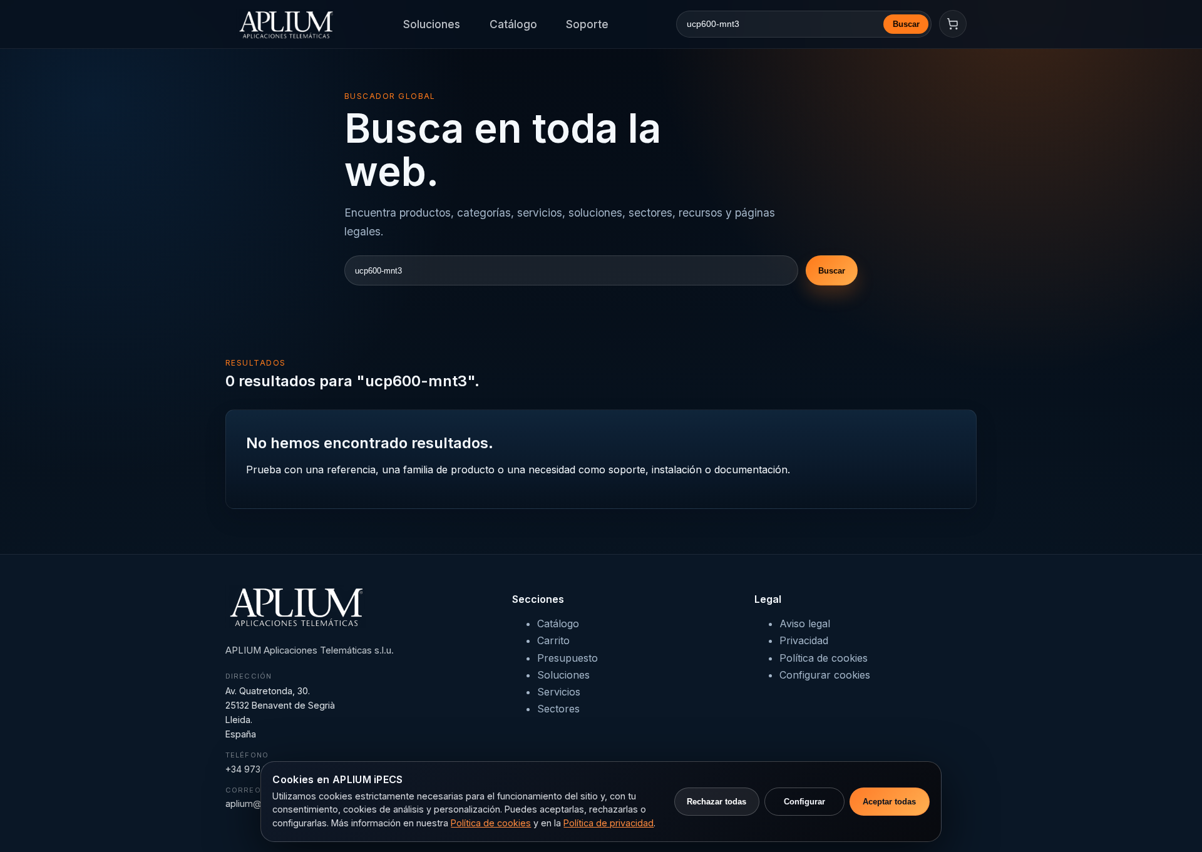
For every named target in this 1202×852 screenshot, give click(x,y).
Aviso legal (804, 623)
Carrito (553, 640)
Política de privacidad (608, 823)
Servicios (558, 691)
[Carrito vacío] (953, 24)
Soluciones (431, 24)
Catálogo (513, 24)
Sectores (558, 708)
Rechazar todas (716, 801)
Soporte (587, 24)
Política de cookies (823, 658)
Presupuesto (567, 658)
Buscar (906, 24)
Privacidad (803, 640)
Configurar (804, 801)
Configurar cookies (824, 675)
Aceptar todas (889, 801)
